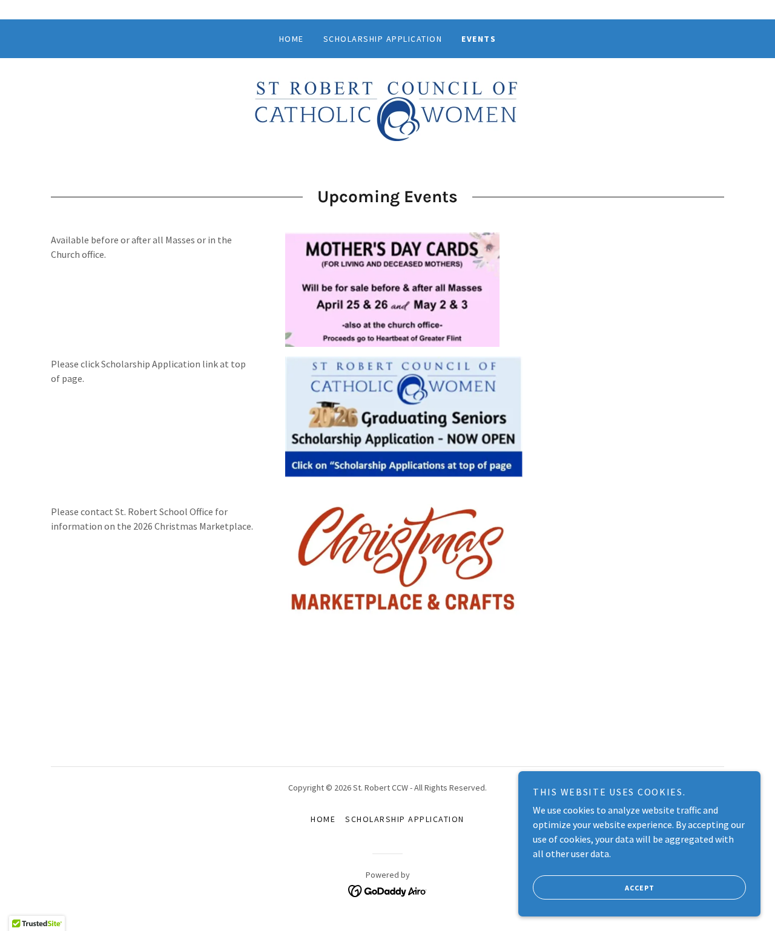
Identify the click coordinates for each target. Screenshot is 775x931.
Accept (640, 887)
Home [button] (323, 819)
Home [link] (291, 38)
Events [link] (478, 38)
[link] (387, 108)
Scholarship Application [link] (382, 38)
